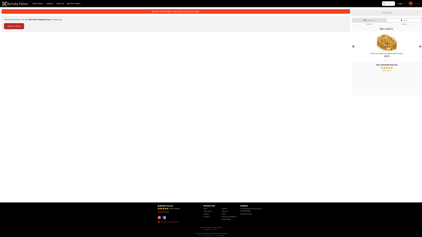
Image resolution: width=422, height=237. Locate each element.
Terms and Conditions (229, 217)
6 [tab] (395, 61)
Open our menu (14, 26)
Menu (205, 209)
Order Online (37, 3)
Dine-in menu (74, 3)
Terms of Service (214, 235)
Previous (353, 47)
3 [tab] (385, 61)
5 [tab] (392, 61)
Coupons (207, 217)
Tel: (245, 214)
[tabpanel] (387, 46)
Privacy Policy (226, 219)
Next (420, 47)
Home (224, 214)
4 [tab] (388, 61)
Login (400, 3)
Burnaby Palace (165, 206)
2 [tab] (382, 61)
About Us (60, 3)
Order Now (386, 13)
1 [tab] (378, 61)
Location (49, 3)
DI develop (214, 229)
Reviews (224, 209)
